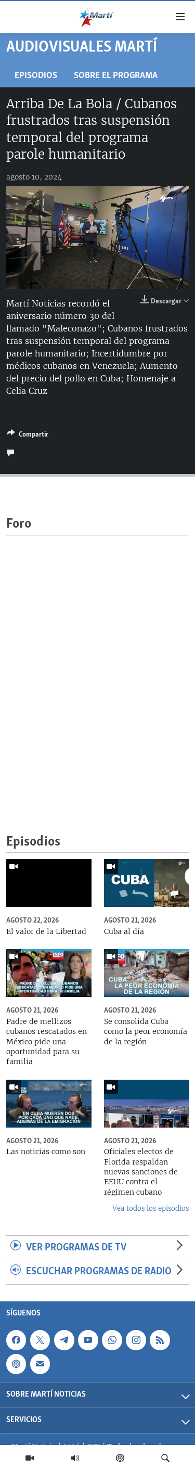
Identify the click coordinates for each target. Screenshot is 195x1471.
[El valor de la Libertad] (49, 883)
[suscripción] (40, 1364)
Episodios (36, 76)
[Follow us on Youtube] (88, 1340)
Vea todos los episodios (150, 1208)
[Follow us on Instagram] (136, 1340)
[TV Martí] (29, 1458)
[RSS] (160, 1340)
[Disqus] (97, 665)
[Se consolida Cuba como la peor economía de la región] (146, 973)
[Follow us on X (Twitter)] (40, 1340)
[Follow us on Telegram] (64, 1340)
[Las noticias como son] (49, 1104)
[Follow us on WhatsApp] (112, 1340)
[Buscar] (165, 1458)
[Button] (27, 436)
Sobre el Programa (116, 76)
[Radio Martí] (74, 1458)
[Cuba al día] (146, 883)
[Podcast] (120, 1458)
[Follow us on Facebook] (16, 1340)
